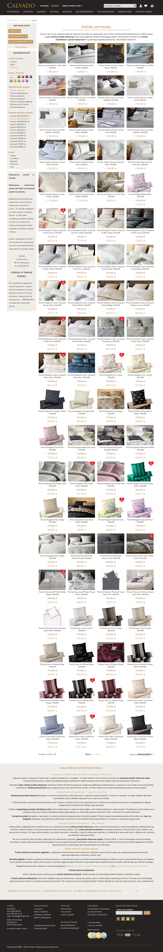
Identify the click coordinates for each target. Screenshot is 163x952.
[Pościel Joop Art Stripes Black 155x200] (81, 687)
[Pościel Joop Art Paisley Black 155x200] (81, 651)
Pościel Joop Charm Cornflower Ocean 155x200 (52, 737)
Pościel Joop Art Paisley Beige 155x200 (52, 665)
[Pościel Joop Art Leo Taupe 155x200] (110, 615)
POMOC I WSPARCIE (41, 912)
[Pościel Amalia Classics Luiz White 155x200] (81, 85)
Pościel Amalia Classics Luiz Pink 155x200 (52, 98)
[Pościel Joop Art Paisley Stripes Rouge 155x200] (52, 687)
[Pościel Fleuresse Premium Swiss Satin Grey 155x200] (110, 579)
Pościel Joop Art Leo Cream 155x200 (82, 629)
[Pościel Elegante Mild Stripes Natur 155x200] (81, 470)
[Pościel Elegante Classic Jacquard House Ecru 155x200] (81, 253)
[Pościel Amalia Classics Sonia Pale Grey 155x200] (140, 149)
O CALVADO (38, 909)
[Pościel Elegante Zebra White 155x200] (52, 543)
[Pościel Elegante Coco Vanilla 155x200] (140, 362)
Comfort (13, 62)
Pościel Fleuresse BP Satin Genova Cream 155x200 (81, 557)
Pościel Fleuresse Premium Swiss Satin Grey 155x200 (110, 593)
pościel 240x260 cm (18, 133)
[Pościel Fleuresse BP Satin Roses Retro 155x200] (81, 579)
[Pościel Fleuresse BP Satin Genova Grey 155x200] (110, 543)
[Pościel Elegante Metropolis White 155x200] (140, 434)
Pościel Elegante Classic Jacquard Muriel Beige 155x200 (140, 267)
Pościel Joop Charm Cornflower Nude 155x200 (140, 701)
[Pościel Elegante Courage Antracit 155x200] (52, 398)
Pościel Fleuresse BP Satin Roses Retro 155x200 (81, 593)
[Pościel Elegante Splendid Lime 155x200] (110, 507)
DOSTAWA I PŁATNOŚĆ (42, 915)
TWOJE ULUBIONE (67, 915)
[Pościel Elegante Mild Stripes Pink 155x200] (110, 470)
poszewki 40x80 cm (18, 138)
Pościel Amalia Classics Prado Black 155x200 (81, 131)
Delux (12, 64)
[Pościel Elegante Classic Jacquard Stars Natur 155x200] (52, 362)
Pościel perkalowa (17, 99)
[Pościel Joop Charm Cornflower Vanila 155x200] (110, 723)
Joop (12, 167)
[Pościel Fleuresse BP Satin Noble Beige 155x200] (52, 579)
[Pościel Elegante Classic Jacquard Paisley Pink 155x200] (52, 326)
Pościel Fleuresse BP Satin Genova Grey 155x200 (111, 557)
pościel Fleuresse (139, 866)
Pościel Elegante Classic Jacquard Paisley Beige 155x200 (111, 304)
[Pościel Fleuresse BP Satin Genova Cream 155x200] (81, 543)
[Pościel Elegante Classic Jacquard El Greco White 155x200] (81, 217)
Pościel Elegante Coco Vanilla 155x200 (140, 376)
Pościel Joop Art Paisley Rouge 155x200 (110, 665)
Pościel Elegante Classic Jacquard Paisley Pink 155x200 (52, 340)
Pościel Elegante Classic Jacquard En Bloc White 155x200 (52, 267)
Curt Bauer (14, 158)
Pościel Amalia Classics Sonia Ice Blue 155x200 (110, 163)
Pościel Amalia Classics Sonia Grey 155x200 (82, 163)
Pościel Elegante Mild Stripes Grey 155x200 (52, 484)
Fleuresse (14, 164)
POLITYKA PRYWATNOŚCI (70, 928)
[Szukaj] (135, 5)
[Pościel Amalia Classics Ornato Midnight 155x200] (110, 85)
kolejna (98, 754)
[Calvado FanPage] (118, 919)
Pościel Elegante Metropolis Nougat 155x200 (111, 448)
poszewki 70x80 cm (18, 144)
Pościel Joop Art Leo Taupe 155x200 (111, 629)
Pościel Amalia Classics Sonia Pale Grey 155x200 (140, 163)
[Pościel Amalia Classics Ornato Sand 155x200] (140, 85)
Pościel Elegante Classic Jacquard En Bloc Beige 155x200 (111, 231)
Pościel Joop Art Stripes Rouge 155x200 (110, 701)
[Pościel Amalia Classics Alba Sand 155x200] (52, 52)
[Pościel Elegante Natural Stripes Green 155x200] (140, 470)
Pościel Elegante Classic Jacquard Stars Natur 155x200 (52, 376)
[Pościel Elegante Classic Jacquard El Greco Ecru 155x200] (52, 217)
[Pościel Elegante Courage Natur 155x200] (81, 398)
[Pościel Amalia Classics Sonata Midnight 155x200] (140, 117)
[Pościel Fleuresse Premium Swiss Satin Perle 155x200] (140, 579)
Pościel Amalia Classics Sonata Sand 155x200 (52, 163)
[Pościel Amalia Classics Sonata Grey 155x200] (110, 117)
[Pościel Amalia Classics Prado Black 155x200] (81, 117)
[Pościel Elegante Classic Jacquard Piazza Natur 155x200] (140, 326)
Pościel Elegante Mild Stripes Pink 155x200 (111, 484)
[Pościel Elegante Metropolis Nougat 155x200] (110, 434)
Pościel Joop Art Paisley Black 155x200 (82, 665)
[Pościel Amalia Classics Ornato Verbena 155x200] (52, 117)
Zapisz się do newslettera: (125, 910)
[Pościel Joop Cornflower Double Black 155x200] (140, 723)
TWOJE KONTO (66, 909)
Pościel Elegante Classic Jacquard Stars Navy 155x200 (81, 376)
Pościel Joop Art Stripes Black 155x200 (82, 701)
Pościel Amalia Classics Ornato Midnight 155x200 (110, 98)
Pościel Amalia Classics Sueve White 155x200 (81, 195)
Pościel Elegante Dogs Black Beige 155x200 (140, 412)
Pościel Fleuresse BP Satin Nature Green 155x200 (140, 557)
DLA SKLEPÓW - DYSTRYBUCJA (98, 909)
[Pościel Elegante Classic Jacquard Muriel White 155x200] (81, 290)
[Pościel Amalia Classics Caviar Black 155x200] (110, 52)
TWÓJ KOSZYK (66, 912)
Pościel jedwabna (17, 96)
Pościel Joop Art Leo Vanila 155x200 (140, 629)
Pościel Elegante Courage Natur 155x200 (81, 412)
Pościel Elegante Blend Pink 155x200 (140, 195)
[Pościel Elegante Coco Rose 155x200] (110, 362)
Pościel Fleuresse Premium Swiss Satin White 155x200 (52, 629)
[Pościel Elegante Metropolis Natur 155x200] (81, 434)
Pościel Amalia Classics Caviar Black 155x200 (111, 66)
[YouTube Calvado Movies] (127, 919)
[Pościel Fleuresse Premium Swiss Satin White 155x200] (52, 615)
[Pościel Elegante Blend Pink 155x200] (140, 181)
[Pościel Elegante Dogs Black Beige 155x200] (140, 398)
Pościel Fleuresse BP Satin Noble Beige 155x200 (52, 593)
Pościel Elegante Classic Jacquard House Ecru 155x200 (81, 267)
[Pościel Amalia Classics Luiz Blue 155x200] (140, 52)
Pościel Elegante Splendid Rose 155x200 (140, 521)
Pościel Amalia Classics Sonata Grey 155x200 (111, 131)
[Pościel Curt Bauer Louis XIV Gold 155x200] (110, 181)
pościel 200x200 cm (18, 124)
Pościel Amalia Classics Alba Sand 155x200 (52, 66)
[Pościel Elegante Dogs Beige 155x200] (110, 398)
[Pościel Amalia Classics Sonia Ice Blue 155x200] (110, 149)
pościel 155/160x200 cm (20, 119)
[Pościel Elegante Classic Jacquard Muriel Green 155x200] (52, 290)
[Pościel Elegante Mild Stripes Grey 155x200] (52, 470)
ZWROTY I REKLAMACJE (42, 918)
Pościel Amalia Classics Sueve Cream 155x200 (52, 195)
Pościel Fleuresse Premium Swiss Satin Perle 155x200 (140, 593)
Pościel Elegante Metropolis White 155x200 (140, 448)
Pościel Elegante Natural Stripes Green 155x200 (140, 484)
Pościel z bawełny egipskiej (21, 101)
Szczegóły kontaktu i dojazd (17, 929)
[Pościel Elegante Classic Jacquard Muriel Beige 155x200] (140, 253)
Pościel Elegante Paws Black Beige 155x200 (81, 521)
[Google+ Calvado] (123, 919)
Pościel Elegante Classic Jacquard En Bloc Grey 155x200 (140, 231)
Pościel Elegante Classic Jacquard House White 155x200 (111, 267)
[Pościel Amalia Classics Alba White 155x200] (81, 52)
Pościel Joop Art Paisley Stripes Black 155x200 (140, 665)
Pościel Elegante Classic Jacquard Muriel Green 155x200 (52, 304)
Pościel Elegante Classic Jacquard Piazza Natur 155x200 (140, 340)
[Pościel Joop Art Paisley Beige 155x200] (52, 651)
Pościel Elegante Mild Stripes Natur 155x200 (81, 484)
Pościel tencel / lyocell (19, 104)
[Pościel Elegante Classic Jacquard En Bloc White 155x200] (52, 253)
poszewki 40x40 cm (18, 135)
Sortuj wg (133, 754)
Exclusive (14, 67)
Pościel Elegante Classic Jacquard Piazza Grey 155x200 (111, 340)
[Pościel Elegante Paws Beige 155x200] (52, 507)
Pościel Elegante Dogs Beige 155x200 (111, 412)
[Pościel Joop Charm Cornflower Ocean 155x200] (52, 723)
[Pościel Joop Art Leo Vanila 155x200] (140, 615)
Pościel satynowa (17, 90)
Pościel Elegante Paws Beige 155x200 (52, 521)
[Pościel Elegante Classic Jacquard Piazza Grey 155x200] (110, 326)
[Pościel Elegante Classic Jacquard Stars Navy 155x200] (81, 362)
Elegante (13, 161)
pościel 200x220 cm (18, 127)
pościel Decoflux (122, 866)
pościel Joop (105, 866)
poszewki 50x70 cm (18, 141)
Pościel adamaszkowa (19, 93)
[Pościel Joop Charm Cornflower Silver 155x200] (81, 723)
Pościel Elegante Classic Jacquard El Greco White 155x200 (81, 231)
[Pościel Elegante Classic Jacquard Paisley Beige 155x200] (110, 290)
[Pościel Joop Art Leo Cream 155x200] (81, 615)
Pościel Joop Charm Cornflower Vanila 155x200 (110, 737)
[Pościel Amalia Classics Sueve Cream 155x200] (52, 181)
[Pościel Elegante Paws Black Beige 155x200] (81, 507)
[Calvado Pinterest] (132, 919)
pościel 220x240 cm (18, 130)
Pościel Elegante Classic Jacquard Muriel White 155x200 (81, 304)
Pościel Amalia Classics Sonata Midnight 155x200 (140, 131)
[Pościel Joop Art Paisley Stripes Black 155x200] (140, 651)
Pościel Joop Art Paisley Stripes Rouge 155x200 (52, 701)
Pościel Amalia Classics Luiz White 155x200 (81, 98)
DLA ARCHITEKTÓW (94, 912)
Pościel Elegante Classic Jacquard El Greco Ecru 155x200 (52, 231)
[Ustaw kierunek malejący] (153, 754)
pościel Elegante (91, 866)
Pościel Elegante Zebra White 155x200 (52, 557)
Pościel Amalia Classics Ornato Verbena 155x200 (52, 131)
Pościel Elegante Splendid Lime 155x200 (111, 521)
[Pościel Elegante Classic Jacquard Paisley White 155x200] (81, 326)
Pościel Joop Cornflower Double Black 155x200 (140, 737)
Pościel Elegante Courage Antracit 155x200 (52, 412)
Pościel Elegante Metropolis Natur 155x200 (81, 448)
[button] (73, 891)
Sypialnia (24, 20)
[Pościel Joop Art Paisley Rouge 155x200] (110, 651)
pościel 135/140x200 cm (20, 116)
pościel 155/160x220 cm (20, 121)
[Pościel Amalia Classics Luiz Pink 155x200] (52, 85)
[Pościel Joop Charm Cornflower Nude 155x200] (140, 687)
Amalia (13, 155)
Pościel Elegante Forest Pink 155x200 (52, 448)
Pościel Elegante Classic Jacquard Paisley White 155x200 (81, 340)
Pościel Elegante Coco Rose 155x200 (110, 376)
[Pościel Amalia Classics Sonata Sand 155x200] (52, 149)
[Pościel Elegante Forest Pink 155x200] (52, 434)
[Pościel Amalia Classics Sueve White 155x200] (81, 181)
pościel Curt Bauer (75, 866)
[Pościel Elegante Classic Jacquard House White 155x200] (110, 253)
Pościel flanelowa (17, 107)
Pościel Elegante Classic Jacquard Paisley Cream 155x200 (140, 304)
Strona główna (12, 20)
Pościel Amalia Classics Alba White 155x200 (81, 66)
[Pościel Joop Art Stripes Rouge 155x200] (110, 687)
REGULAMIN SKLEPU (68, 925)
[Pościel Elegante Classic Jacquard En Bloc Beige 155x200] (110, 217)
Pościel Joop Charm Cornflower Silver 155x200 (81, 737)
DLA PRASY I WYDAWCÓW (97, 915)
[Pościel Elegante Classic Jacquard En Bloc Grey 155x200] (140, 217)
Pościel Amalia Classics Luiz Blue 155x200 (140, 66)
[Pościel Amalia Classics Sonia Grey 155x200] (81, 149)
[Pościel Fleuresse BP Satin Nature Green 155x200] (140, 543)
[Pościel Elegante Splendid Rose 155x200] (140, 507)
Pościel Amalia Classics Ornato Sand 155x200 (140, 98)
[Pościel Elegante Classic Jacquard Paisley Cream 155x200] (140, 290)
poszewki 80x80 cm (18, 147)
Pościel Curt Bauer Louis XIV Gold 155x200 (111, 195)
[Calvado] (21, 5)
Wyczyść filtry (21, 47)
